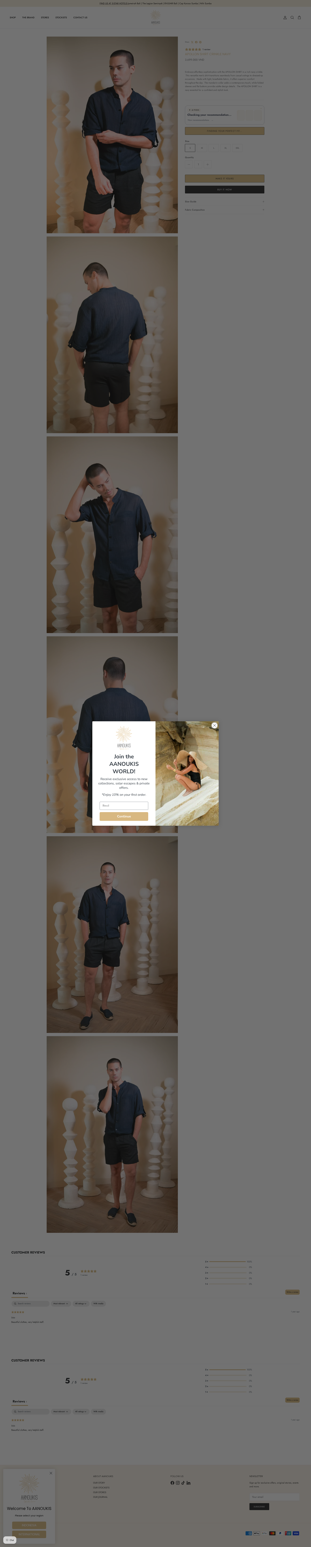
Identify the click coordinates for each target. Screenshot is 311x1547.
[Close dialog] (214, 725)
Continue (124, 816)
